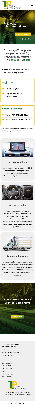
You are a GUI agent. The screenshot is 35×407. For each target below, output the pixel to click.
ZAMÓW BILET (23, 34)
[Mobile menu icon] (32, 5)
